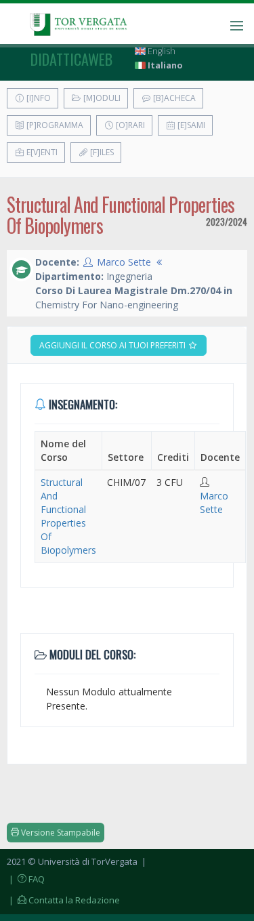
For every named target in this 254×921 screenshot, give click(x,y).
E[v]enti (41, 152)
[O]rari (129, 125)
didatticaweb (71, 59)
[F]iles (101, 152)
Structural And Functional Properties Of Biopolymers (68, 516)
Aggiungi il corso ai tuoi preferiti (113, 345)
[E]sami (190, 125)
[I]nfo (37, 98)
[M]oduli (101, 98)
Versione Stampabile (59, 832)
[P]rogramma (53, 125)
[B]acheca (173, 98)
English (160, 51)
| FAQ (26, 879)
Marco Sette (124, 261)
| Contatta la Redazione (63, 900)
